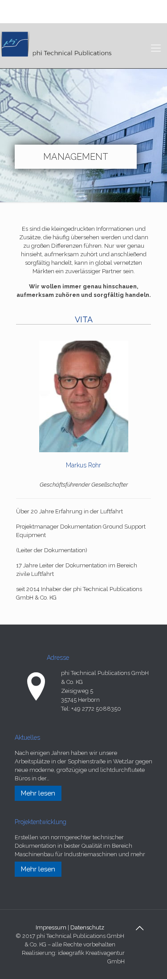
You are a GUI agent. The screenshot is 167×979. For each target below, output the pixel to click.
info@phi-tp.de (73, 16)
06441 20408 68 (71, 7)
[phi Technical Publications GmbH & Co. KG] (57, 43)
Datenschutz (87, 927)
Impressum (51, 927)
